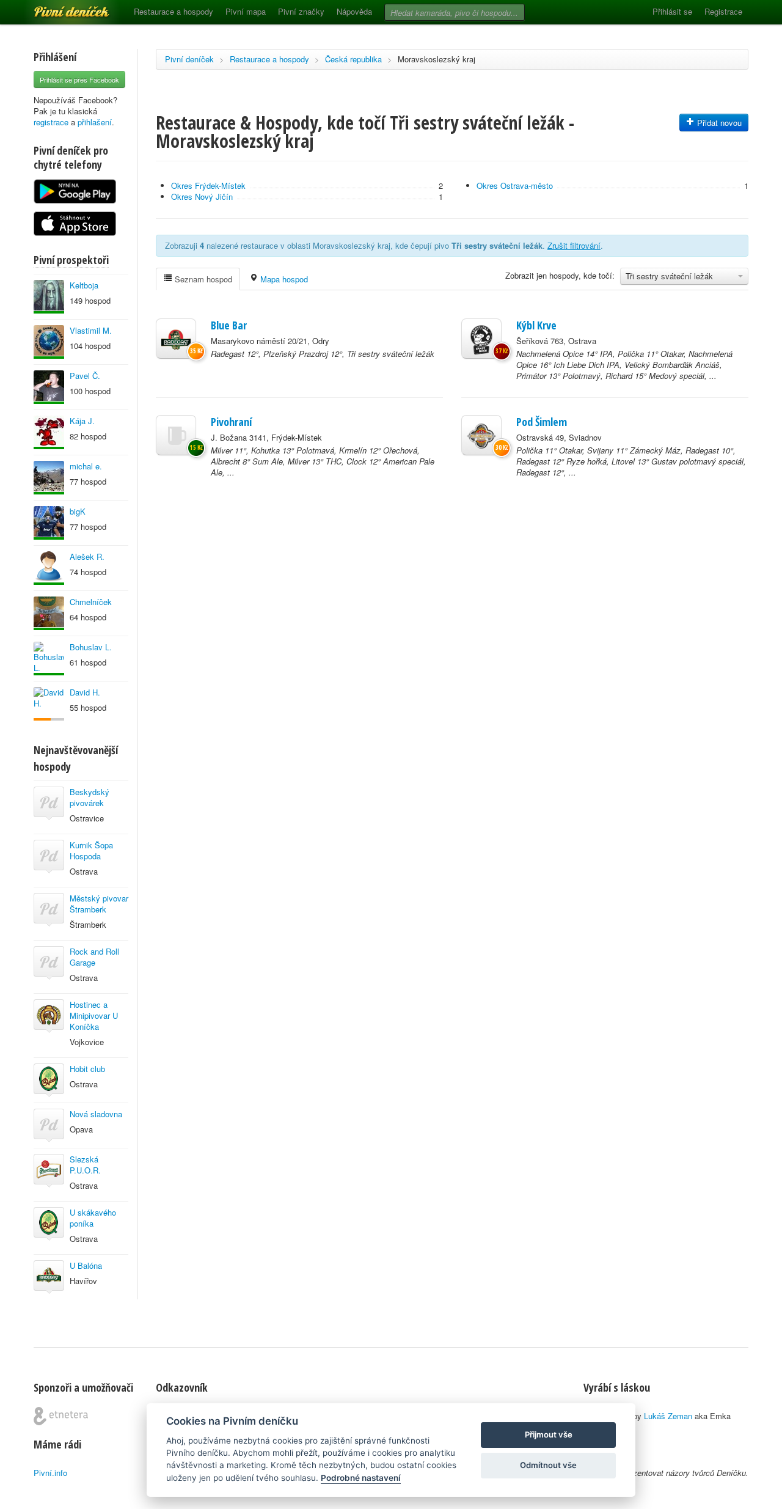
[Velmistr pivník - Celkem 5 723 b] (49, 432)
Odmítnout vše (548, 1465)
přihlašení (95, 122)
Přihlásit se (672, 11)
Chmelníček (91, 602)
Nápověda (354, 11)
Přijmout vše (548, 1434)
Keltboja (84, 285)
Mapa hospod (283, 279)
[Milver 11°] (176, 435)
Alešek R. (87, 556)
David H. (85, 692)
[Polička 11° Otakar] (481, 435)
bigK (78, 511)
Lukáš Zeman (668, 1416)
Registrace (723, 11)
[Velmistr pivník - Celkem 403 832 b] (49, 342)
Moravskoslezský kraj (436, 59)
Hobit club (87, 1068)
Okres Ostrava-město (515, 185)
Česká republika (353, 59)
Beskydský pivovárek (89, 797)
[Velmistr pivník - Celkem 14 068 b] (49, 297)
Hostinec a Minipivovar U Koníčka (94, 1015)
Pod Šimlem (541, 421)
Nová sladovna (96, 1114)
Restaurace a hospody (173, 11)
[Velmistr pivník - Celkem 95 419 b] (49, 658)
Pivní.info (50, 1472)
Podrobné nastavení (361, 1478)
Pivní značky (301, 11)
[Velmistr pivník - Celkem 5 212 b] (49, 387)
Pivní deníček (58, 7)
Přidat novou (718, 122)
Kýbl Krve (536, 325)
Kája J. (82, 421)
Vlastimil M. (91, 330)
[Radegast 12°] (176, 338)
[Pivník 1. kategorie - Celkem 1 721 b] (49, 704)
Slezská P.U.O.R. (85, 1164)
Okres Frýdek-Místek (208, 185)
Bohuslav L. (91, 647)
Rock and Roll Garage (94, 956)
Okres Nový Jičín (202, 196)
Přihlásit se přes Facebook (79, 79)
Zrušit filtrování (574, 245)
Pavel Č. (85, 375)
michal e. (86, 466)
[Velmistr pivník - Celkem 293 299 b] (49, 613)
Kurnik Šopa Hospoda (91, 850)
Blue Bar (229, 325)
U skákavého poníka (93, 1217)
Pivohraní (231, 421)
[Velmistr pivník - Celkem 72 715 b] (49, 523)
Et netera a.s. (61, 1416)
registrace (51, 122)
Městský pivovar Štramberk (99, 903)
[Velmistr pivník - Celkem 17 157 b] (49, 477)
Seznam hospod (202, 279)
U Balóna (86, 1265)
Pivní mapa (245, 11)
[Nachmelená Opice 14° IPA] (481, 338)
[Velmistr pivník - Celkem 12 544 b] (49, 568)
